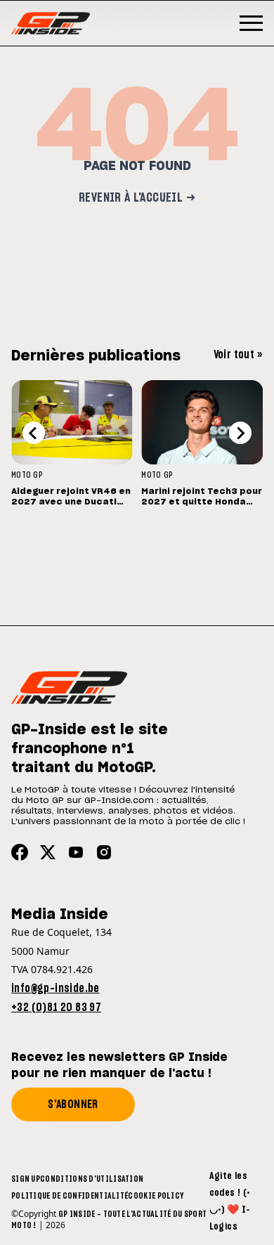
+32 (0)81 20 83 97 (56, 1007)
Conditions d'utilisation (91, 1179)
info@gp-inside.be (55, 988)
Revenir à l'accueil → (137, 198)
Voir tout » (238, 354)
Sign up (25, 1179)
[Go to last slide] (33, 433)
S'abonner (73, 1104)
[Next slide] (240, 433)
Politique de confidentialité (69, 1196)
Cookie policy (155, 1196)
